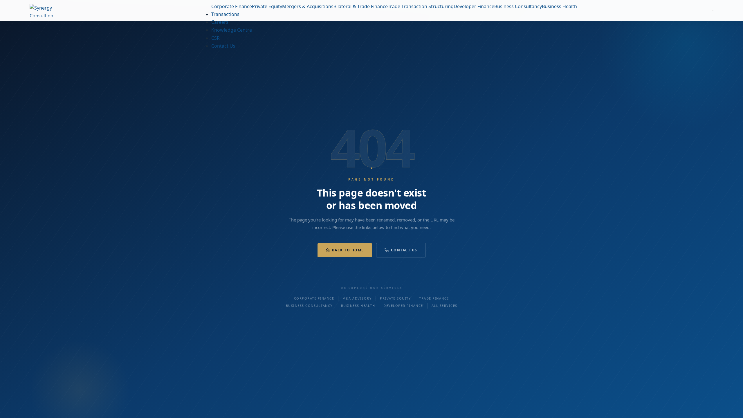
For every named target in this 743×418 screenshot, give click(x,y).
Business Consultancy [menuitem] (518, 6)
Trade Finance (434, 298)
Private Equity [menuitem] (267, 6)
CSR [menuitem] (215, 38)
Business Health (358, 305)
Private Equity (395, 298)
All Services (444, 305)
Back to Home (348, 250)
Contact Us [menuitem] (223, 46)
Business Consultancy (309, 305)
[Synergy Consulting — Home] (53, 10)
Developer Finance (403, 305)
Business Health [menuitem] (559, 6)
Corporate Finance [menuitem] (231, 6)
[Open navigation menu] (712, 10)
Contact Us (404, 250)
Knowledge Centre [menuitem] (231, 30)
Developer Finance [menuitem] (474, 6)
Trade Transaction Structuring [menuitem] (421, 6)
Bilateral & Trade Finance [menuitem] (360, 6)
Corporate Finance (314, 298)
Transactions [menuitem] (225, 14)
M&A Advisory (357, 298)
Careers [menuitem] (219, 22)
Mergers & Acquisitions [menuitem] (307, 6)
